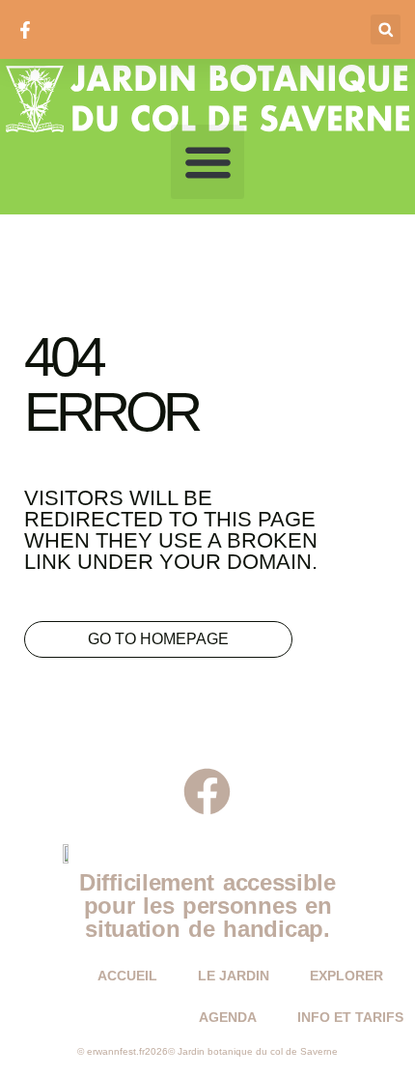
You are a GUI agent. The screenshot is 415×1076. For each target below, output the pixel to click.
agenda (228, 1017)
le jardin (233, 975)
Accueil (127, 975)
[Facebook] (207, 791)
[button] (386, 29)
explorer (346, 975)
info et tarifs (350, 1017)
